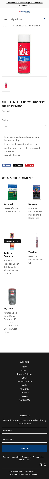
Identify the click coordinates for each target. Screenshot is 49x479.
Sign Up (24, 448)
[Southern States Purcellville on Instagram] (45, 464)
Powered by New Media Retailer (23, 474)
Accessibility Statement (21, 457)
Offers (25, 377)
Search (6, 457)
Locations (24, 385)
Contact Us (24, 400)
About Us (24, 389)
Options (5, 120)
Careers (24, 396)
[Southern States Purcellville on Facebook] (41, 464)
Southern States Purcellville (26, 471)
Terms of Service (24, 460)
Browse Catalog (24, 374)
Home (4, 26)
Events (24, 370)
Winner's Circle (24, 381)
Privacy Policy (38, 457)
